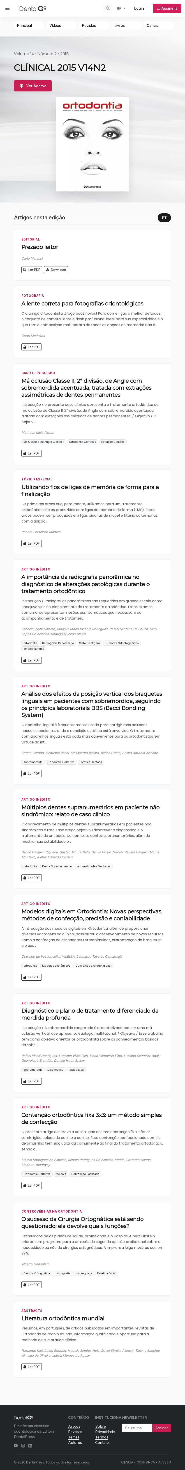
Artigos (74, 1426)
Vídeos (55, 25)
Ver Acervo (35, 86)
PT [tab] (164, 218)
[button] (121, 8)
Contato (102, 1442)
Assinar (161, 1428)
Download (58, 270)
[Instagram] (23, 1445)
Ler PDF (34, 270)
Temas (73, 1437)
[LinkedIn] (30, 1445)
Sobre (100, 1426)
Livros (119, 25)
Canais (152, 25)
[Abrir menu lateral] (7, 8)
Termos (101, 1437)
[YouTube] (16, 1445)
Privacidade (105, 1431)
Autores (75, 1442)
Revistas (89, 25)
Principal (24, 25)
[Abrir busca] (108, 8)
